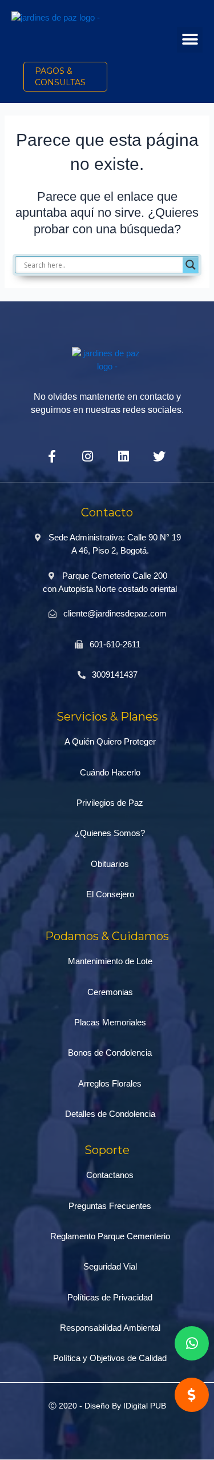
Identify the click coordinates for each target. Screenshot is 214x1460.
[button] (190, 40)
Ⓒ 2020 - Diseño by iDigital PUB (107, 1405)
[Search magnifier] (191, 265)
